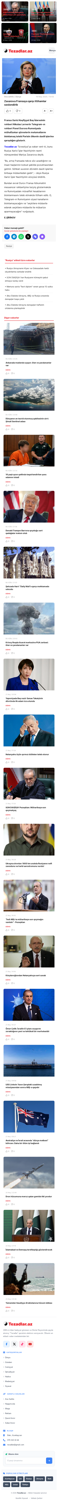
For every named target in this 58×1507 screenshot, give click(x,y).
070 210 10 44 (13, 1440)
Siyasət (8, 1386)
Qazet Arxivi (10, 1418)
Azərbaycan (9, 1479)
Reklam (8, 1413)
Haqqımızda (10, 1404)
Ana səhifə (9, 96)
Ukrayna (39, 1479)
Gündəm (8, 1362)
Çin (20, 1479)
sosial (15, 1485)
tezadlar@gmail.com (15, 1445)
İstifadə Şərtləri (36, 1498)
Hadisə (8, 1377)
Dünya (18, 96)
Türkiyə (25, 1485)
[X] (14, 1344)
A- (45, 111)
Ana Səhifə (9, 1399)
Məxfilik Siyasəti (22, 1498)
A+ (51, 111)
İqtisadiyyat (9, 1372)
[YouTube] (30, 1344)
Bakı (49, 1479)
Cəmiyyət (9, 1367)
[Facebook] (6, 1344)
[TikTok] (22, 1344)
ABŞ (6, 1485)
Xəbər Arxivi (10, 1423)
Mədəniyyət (9, 1381)
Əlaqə (7, 1409)
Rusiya (9, 246)
